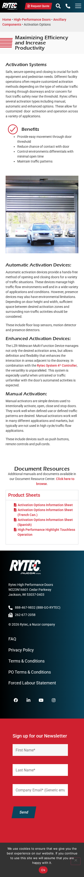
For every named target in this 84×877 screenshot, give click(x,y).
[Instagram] (54, 700)
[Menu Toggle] (78, 6)
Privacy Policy (21, 649)
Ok (43, 870)
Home (6, 19)
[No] (75, 861)
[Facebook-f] (16, 700)
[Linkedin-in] (28, 700)
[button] (58, 6)
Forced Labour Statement (32, 682)
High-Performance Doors (32, 19)
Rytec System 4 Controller (57, 365)
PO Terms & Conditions (29, 672)
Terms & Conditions (26, 661)
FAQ (12, 638)
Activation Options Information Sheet (45, 505)
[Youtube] (41, 700)
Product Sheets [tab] (24, 495)
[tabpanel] (42, 522)
